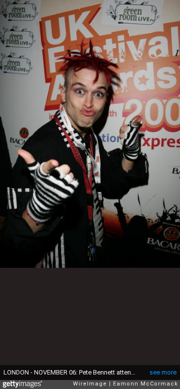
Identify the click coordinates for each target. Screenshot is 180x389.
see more (163, 372)
